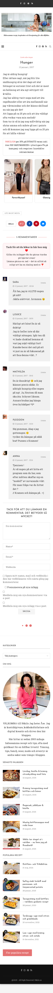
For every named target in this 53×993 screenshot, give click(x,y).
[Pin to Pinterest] (36, 223)
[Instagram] (24, 3)
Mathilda (19, 372)
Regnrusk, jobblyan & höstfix (33, 806)
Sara (16, 282)
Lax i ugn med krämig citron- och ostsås (33, 934)
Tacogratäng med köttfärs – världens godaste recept (36, 900)
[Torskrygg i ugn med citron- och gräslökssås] (11, 920)
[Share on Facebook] (29, 223)
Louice (17, 314)
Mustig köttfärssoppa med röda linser (36, 824)
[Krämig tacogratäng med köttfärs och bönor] (11, 792)
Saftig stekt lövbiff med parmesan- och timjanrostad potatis (34, 884)
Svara (43, 283)
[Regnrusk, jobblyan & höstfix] (11, 809)
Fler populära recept (17, 952)
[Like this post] (22, 224)
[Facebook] (20, 3)
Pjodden (18, 420)
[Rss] (32, 3)
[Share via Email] (43, 223)
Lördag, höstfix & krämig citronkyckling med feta (35, 772)
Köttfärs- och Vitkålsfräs (35, 864)
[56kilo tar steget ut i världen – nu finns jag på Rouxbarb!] (11, 843)
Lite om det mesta (12, 213)
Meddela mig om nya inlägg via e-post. (25, 606)
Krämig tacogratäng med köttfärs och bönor (35, 789)
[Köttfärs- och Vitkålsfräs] (11, 868)
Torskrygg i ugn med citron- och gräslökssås (36, 917)
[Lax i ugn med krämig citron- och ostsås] (11, 937)
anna (16, 456)
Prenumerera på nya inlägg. (23, 587)
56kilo (25, 723)
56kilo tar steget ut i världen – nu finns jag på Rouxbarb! (35, 843)
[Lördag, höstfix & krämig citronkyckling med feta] (11, 775)
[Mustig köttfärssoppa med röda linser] (11, 826)
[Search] (50, 46)
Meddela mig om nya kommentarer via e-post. (25, 597)
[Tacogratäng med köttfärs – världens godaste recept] (11, 903)
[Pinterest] (28, 3)
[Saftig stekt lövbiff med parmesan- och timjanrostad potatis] (11, 885)
